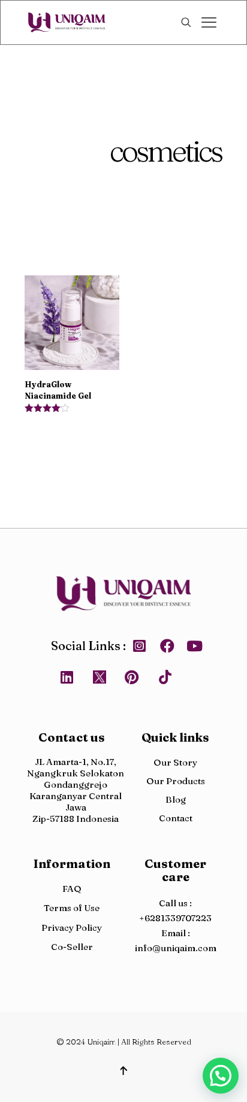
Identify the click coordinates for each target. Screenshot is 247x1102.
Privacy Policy (71, 927)
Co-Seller (72, 946)
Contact (175, 818)
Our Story (175, 762)
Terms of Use (72, 907)
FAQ (72, 888)
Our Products (175, 781)
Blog (175, 799)
